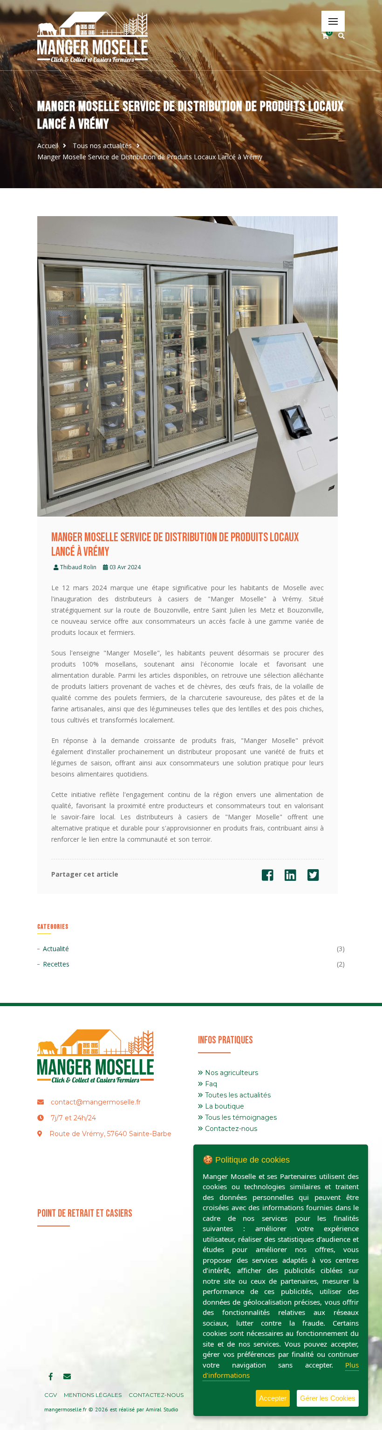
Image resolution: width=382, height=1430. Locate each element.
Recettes (56, 964)
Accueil (47, 145)
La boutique (223, 1106)
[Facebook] (267, 877)
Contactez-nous (230, 1128)
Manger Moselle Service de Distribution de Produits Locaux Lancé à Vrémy (149, 156)
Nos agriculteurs (230, 1073)
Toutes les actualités (237, 1095)
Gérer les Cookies (327, 1398)
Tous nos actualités (102, 145)
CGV (50, 1394)
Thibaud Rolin (77, 567)
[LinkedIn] (290, 877)
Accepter (272, 1398)
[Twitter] (313, 877)
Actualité (56, 948)
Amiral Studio (162, 1409)
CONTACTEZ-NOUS (156, 1394)
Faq (210, 1084)
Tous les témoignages (240, 1117)
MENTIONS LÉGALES (93, 1394)
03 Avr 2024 (124, 567)
